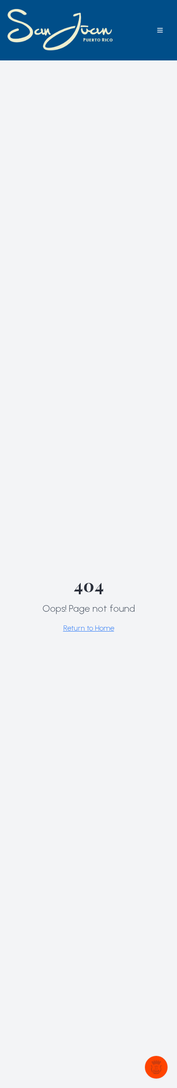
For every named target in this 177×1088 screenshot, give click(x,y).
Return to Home (88, 628)
